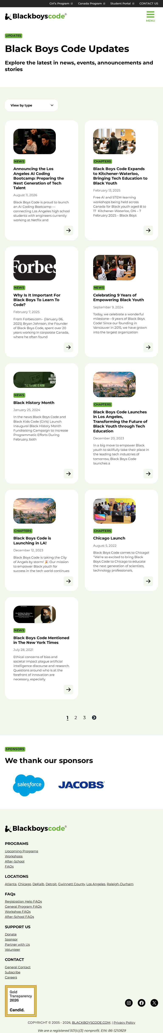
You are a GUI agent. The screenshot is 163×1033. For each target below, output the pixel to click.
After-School (14, 861)
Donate (11, 934)
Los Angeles (95, 884)
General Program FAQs (23, 906)
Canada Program (90, 3)
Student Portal (120, 3)
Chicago (24, 884)
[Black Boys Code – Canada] (81, 828)
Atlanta (11, 884)
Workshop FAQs (18, 912)
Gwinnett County (71, 884)
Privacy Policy (124, 1022)
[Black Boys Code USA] (36, 16)
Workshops (13, 856)
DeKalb (38, 884)
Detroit (51, 884)
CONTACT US (148, 3)
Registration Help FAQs (23, 901)
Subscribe (12, 972)
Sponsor (11, 939)
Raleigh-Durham (120, 884)
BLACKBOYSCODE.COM (91, 1022)
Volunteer (12, 950)
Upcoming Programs (21, 851)
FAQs (9, 866)
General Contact (18, 967)
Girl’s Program (59, 3)
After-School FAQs (19, 917)
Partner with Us (17, 944)
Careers (11, 977)
